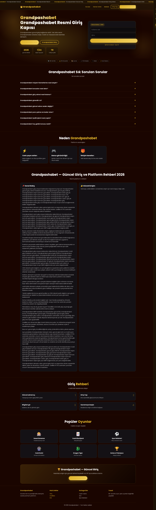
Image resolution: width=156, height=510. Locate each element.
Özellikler (52, 496)
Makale (106, 7)
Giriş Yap (115, 7)
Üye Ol (117, 45)
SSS (51, 498)
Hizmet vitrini (97, 7)
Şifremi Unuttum (109, 45)
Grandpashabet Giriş (128, 7)
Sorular (87, 7)
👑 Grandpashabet (30, 6)
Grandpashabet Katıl (78, 478)
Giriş (51, 494)
